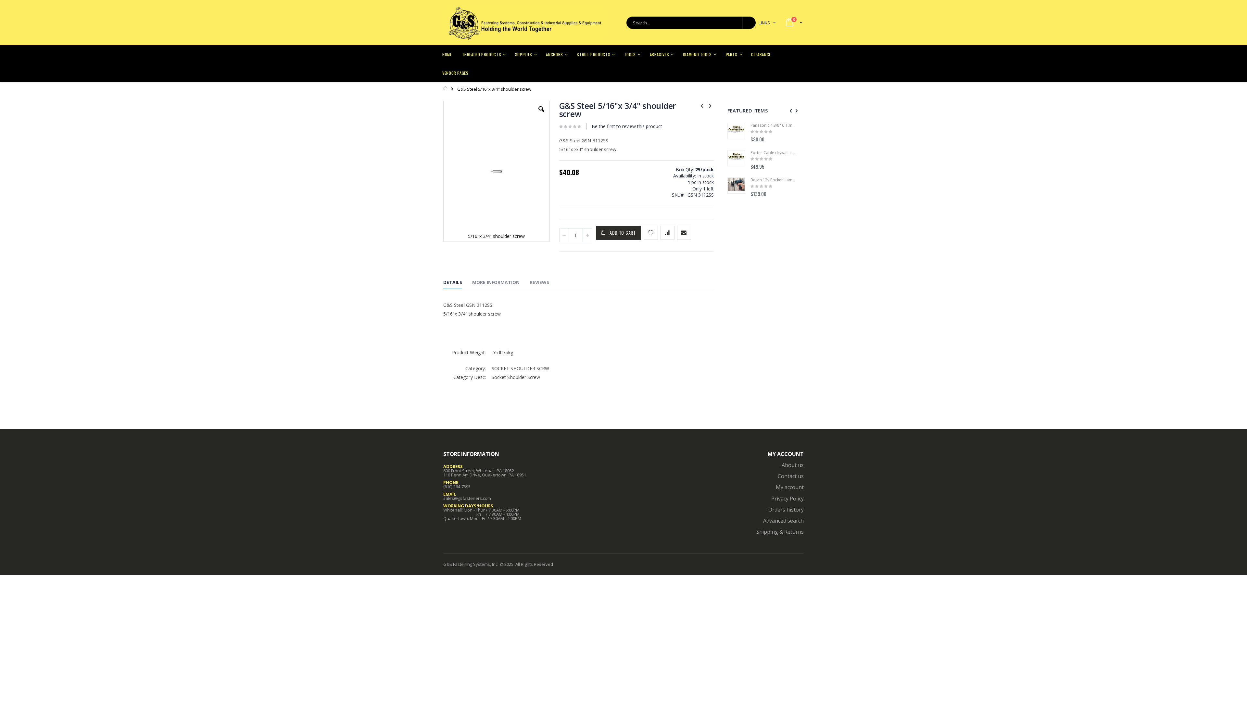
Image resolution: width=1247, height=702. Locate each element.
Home (445, 88)
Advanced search (783, 520)
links (764, 23)
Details (452, 282)
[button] (541, 114)
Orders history (786, 509)
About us (793, 465)
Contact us (791, 476)
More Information (496, 282)
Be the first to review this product (627, 126)
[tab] (457, 283)
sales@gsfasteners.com (467, 498)
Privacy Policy (787, 498)
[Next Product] (710, 105)
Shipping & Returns (780, 531)
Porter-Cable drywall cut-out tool (773, 152)
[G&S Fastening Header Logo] (524, 23)
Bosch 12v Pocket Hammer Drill (773, 180)
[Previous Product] (702, 105)
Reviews (539, 282)
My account (790, 487)
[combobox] (691, 22)
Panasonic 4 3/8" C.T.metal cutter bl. (773, 125)
